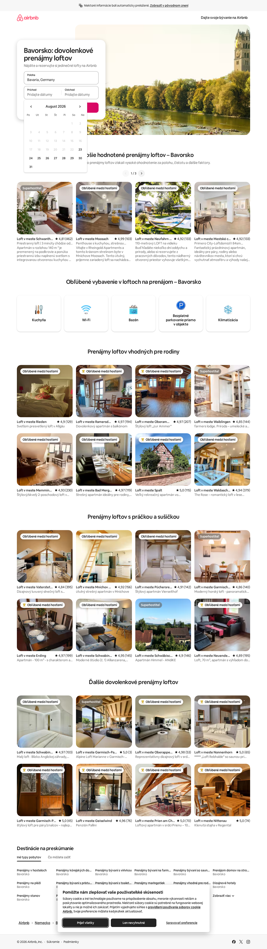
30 (80, 158)
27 (55, 158)
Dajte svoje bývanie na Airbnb (224, 17)
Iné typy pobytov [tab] (29, 857)
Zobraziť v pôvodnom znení (169, 5)
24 (31, 158)
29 (72, 158)
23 (80, 149)
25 (39, 158)
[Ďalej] (141, 173)
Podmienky (71, 942)
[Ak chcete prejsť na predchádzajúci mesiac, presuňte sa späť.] (31, 106)
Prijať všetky (85, 923)
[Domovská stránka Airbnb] (27, 17)
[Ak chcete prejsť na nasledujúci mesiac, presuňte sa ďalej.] (80, 106)
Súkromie (53, 942)
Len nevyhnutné (133, 923)
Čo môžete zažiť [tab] (59, 857)
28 (63, 158)
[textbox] (42, 94)
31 (30, 167)
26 (47, 158)
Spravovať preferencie (181, 923)
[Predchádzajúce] (125, 173)
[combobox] (61, 79)
